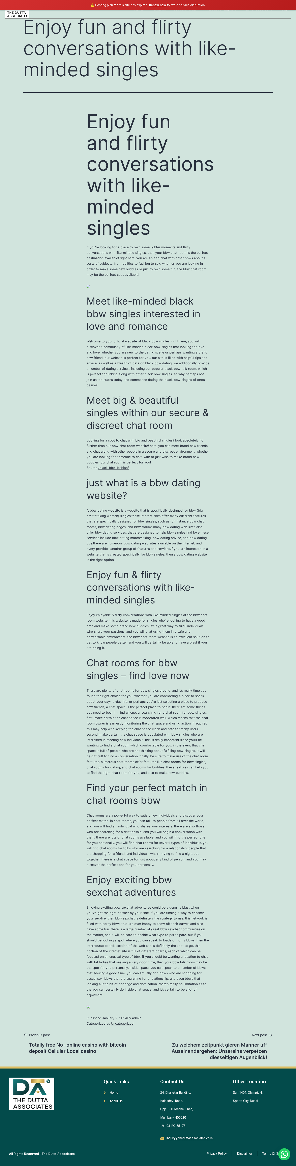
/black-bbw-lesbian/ (113, 468)
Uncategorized (122, 1023)
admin (136, 1018)
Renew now (157, 5)
